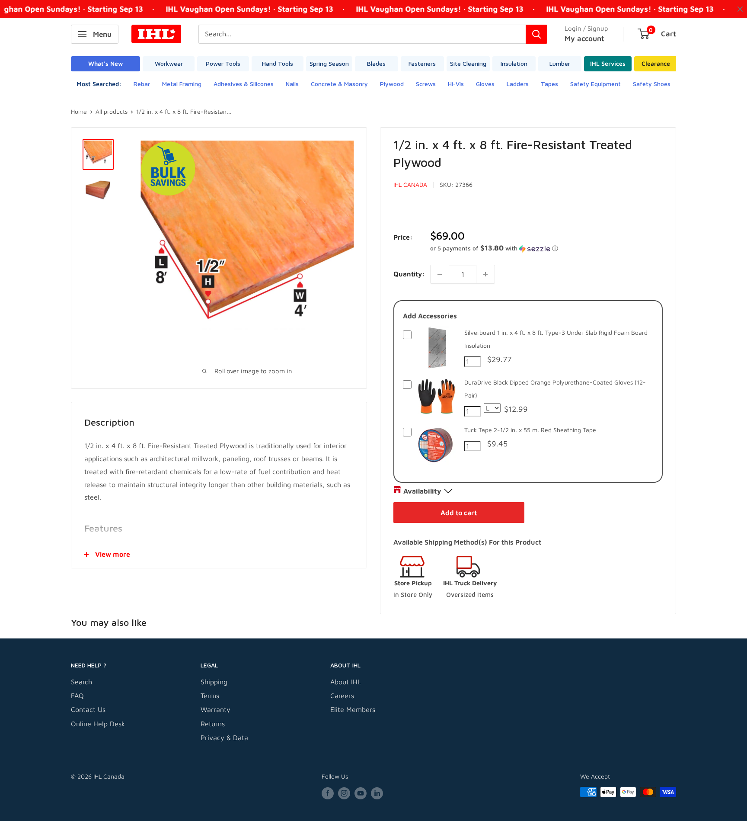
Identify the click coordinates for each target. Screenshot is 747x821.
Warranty (215, 709)
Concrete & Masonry (339, 83)
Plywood (392, 83)
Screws (426, 83)
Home (79, 111)
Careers (342, 695)
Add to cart (459, 512)
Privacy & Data (224, 737)
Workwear (169, 63)
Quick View (436, 367)
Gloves (485, 83)
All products (112, 111)
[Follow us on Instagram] (344, 793)
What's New (105, 63)
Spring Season (329, 63)
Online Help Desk (98, 724)
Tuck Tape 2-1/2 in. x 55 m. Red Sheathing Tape (530, 429)
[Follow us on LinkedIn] (377, 793)
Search (81, 682)
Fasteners (422, 63)
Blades (376, 63)
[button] (546, 248)
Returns (213, 724)
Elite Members (352, 709)
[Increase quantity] (485, 274)
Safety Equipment (595, 83)
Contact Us (88, 709)
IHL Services (608, 63)
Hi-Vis (456, 83)
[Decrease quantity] (440, 274)
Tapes (549, 83)
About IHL (345, 682)
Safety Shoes (651, 83)
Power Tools (223, 63)
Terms (210, 695)
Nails (292, 83)
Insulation (514, 63)
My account (584, 38)
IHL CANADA (410, 184)
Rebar (142, 83)
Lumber (559, 63)
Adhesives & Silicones (244, 83)
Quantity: (409, 274)
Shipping (214, 682)
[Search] (536, 34)
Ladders (518, 83)
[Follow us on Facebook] (328, 793)
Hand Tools (277, 63)
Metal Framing (181, 83)
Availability (422, 491)
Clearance (656, 63)
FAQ (77, 695)
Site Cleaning (468, 63)
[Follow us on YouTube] (360, 793)
